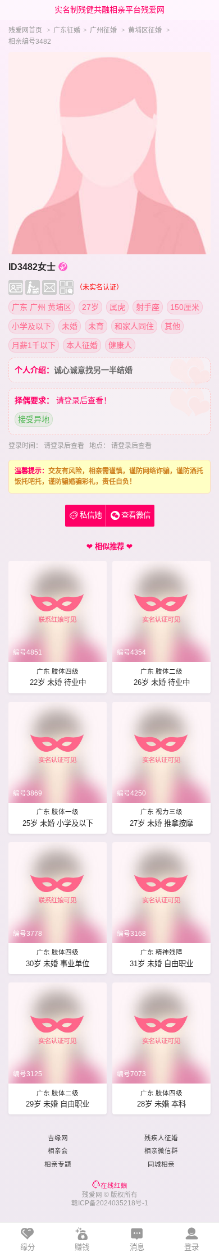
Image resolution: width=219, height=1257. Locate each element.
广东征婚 (66, 30)
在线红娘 (114, 1185)
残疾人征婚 (161, 1138)
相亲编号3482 (29, 41)
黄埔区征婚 (145, 30)
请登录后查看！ (83, 400)
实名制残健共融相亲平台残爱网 (109, 9)
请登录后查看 (64, 446)
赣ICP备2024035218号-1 (109, 1203)
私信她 (86, 515)
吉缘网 (58, 1138)
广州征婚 (103, 30)
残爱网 (92, 1194)
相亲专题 (57, 1164)
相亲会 (58, 1151)
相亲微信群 (161, 1151)
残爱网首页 (25, 30)
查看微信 (135, 515)
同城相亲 (161, 1164)
